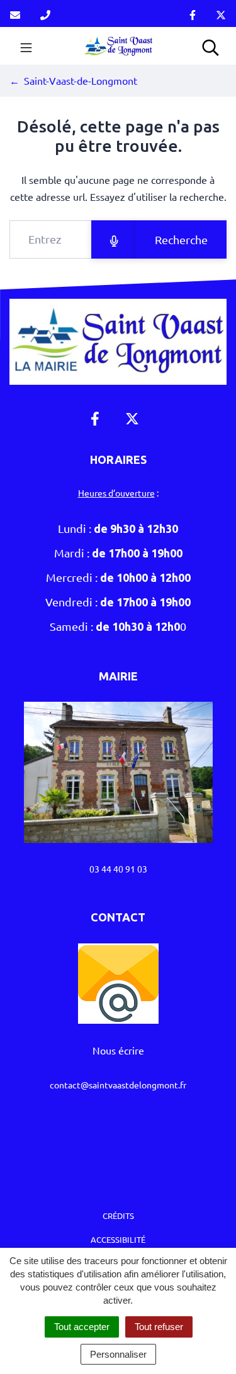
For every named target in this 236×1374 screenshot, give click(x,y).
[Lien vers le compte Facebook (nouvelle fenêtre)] (192, 13)
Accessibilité (118, 1239)
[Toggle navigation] (26, 46)
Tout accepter (82, 1326)
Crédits (118, 1215)
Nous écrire (118, 1050)
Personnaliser (118, 1354)
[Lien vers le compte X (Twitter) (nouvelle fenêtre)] (221, 13)
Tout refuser (159, 1326)
